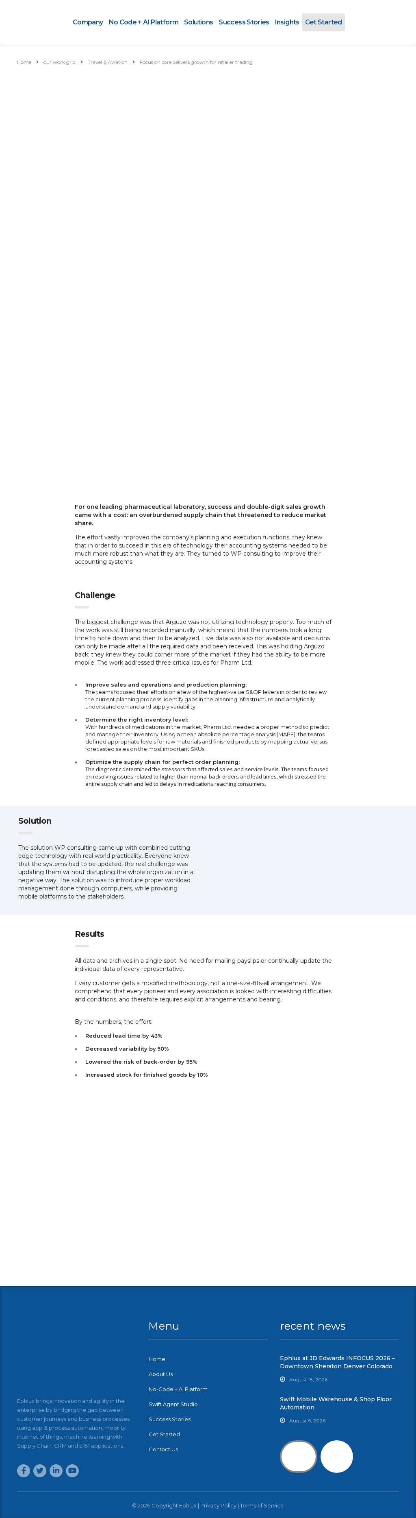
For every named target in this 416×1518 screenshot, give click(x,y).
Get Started (323, 22)
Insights (287, 22)
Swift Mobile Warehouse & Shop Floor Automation (336, 1403)
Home (24, 62)
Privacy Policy (218, 1505)
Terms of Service (262, 1505)
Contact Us (163, 1449)
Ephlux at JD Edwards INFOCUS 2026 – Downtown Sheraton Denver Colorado (337, 1362)
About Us (161, 1374)
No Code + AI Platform (144, 22)
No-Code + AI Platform (178, 1389)
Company (88, 22)
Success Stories (244, 22)
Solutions (198, 22)
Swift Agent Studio (173, 1404)
